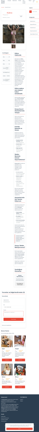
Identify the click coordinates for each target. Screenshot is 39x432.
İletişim (30, 0)
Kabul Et (19, 428)
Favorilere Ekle (21, 16)
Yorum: (5, 310)
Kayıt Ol (21, 399)
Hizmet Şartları (4, 421)
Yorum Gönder (13, 319)
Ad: (4, 304)
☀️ (37, 1)
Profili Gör (7, 359)
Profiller (19, 0)
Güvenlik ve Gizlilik (4, 419)
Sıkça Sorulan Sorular (24, 2)
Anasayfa (9, 0)
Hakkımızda (14, 0)
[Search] (30, 11)
